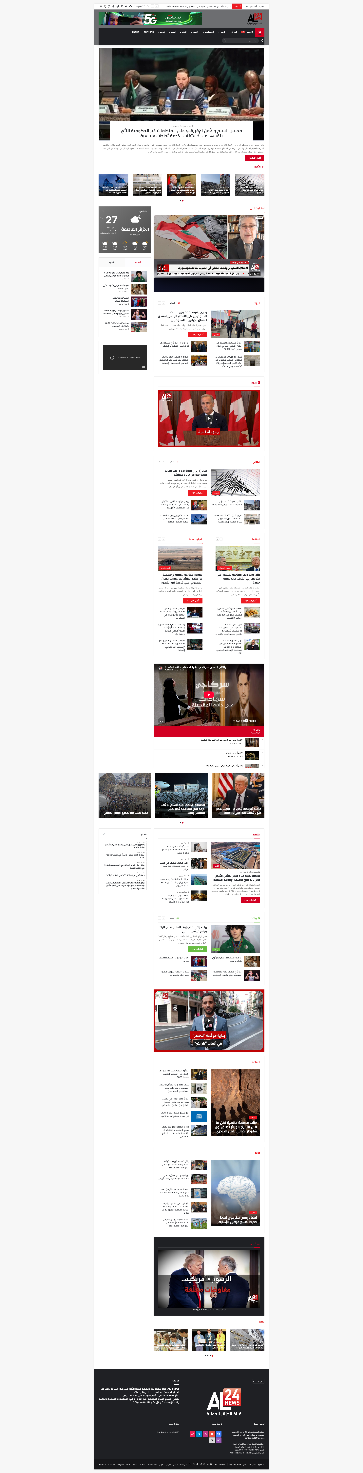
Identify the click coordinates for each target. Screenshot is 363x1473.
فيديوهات (161, 32)
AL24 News (220, 1464)
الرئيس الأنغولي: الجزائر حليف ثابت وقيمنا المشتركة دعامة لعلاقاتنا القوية (202, 6)
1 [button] (182, 200)
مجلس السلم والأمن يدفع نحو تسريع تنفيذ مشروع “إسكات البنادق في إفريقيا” (172, 645)
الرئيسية (183, 1464)
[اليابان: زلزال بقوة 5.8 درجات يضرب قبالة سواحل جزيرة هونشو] (249, 185)
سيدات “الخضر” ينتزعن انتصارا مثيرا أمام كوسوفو (117, 324)
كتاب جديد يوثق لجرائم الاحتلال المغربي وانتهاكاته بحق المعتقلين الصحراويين (174, 1088)
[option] (249, 185)
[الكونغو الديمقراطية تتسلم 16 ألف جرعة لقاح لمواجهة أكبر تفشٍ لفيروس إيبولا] (181, 795)
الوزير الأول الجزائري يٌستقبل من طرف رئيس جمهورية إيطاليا (174, 344)
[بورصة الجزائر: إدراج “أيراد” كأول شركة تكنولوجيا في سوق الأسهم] (247, 1340)
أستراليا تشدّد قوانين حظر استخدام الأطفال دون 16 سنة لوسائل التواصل (170, 1346)
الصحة (173, 32)
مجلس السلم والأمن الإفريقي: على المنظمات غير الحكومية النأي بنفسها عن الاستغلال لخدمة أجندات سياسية (181, 133)
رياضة (172, 918)
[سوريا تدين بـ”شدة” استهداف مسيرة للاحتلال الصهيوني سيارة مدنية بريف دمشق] (147, 185)
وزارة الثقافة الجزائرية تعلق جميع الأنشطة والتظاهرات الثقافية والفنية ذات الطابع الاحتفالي (175, 1131)
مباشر (247, 32)
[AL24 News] (254, 19)
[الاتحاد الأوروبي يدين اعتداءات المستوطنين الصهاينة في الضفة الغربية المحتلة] (113, 185)
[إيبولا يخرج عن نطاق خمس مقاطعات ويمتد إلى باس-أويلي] (199, 1179)
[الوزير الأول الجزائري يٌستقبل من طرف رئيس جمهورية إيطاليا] (199, 346)
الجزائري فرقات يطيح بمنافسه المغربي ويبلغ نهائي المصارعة (116, 312)
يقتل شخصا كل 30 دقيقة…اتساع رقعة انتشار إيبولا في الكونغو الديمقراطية (175, 1164)
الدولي (222, 32)
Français (149, 32)
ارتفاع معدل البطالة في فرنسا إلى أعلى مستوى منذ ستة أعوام (174, 866)
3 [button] (207, 1355)
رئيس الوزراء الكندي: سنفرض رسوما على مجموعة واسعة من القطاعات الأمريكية (183, 190)
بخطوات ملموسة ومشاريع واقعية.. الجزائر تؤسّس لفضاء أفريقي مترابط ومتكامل (171, 629)
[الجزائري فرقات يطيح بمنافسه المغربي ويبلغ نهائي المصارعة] (139, 314)
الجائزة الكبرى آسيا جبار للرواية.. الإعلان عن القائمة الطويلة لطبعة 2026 (174, 1074)
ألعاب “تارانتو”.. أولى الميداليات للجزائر (120, 299)
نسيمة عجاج (186, 126)
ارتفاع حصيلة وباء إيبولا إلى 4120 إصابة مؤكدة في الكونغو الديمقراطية (176, 1222)
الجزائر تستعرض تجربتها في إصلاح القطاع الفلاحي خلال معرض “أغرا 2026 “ (229, 346)
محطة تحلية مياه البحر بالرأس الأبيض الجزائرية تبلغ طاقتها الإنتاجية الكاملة (236, 877)
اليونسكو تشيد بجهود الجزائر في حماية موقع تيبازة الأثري (175, 1114)
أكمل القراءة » (255, 158)
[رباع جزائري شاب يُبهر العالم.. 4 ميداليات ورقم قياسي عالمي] (139, 276)
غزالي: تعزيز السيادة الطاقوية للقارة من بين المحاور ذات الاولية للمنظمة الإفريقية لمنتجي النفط (229, 646)
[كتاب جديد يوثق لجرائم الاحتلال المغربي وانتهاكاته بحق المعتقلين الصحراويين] (199, 1088)
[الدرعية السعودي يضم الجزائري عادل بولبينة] (139, 289)
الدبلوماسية (209, 32)
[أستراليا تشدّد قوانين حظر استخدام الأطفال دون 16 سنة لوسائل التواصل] (170, 1340)
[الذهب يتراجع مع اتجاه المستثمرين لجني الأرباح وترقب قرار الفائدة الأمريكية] (199, 895)
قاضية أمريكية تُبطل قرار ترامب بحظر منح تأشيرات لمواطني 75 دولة (239, 810)
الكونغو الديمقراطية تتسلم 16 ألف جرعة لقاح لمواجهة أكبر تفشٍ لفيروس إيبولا (183, 808)
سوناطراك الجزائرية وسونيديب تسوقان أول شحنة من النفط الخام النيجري (174, 882)
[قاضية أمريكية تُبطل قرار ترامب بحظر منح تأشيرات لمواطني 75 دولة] (238, 795)
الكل (178, 303)
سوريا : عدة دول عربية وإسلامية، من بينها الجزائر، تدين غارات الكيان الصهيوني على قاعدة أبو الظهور (181, 578)
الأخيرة (138, 262)
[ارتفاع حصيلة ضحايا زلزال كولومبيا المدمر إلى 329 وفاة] (215, 185)
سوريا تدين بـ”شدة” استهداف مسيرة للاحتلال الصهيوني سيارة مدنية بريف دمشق (147, 190)
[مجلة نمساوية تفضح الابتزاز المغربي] (125, 795)
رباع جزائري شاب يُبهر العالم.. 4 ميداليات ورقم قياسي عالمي (116, 274)
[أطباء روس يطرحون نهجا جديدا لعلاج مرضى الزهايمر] (235, 1193)
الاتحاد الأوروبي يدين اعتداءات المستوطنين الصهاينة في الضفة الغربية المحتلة (114, 190)
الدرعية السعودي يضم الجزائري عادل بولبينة (116, 287)
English (136, 32)
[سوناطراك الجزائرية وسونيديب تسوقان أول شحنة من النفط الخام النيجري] (199, 879)
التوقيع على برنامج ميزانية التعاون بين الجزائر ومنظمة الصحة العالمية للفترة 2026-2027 (175, 1208)
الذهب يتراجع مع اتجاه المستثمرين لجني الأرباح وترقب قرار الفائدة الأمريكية (174, 898)
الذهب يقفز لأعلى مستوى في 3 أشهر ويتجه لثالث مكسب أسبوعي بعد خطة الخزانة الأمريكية (229, 613)
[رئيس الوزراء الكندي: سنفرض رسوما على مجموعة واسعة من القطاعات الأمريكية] (181, 185)
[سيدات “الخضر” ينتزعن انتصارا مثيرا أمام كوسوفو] (139, 327)
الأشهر (112, 262)
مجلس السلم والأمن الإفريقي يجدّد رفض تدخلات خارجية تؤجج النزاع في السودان (172, 613)
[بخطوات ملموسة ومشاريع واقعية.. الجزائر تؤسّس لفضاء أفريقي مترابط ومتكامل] (194, 628)
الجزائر (234, 32)
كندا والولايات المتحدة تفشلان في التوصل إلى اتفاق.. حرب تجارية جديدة (238, 578)
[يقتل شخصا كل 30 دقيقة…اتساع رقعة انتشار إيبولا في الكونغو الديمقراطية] (199, 1165)
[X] (105, 6)
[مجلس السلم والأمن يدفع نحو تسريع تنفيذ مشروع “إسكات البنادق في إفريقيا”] (194, 644)
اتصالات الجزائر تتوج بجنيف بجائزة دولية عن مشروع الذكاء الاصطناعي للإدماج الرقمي (210, 1345)
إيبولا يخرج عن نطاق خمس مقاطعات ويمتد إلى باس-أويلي (173, 1177)
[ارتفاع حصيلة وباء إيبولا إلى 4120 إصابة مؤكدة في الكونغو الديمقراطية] (199, 1223)
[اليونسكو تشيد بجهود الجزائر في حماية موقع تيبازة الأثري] (199, 1116)
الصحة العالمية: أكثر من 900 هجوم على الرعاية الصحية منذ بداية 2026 (174, 1192)
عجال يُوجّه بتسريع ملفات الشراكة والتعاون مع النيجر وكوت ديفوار (175, 849)
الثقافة (184, 32)
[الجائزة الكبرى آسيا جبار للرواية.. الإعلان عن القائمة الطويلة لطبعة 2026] (199, 1074)
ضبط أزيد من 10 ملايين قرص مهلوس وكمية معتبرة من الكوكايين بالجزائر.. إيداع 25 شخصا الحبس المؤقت (228, 361)
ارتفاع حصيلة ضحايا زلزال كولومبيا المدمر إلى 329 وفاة (216, 191)
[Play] (209, 418)
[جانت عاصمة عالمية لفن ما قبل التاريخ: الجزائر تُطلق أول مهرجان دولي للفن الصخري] (235, 1102)
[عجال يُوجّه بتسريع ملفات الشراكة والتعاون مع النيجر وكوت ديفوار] (199, 847)
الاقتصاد (196, 32)
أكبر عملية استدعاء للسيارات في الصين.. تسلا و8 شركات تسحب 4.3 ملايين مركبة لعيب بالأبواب (229, 629)
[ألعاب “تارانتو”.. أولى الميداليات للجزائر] (139, 301)
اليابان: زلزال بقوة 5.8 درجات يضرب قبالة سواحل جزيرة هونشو (251, 190)
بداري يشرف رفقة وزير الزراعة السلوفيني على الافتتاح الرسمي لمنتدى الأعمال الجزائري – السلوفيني (182, 316)
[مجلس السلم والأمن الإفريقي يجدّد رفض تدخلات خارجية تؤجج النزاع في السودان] (194, 612)
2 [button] (180, 200)
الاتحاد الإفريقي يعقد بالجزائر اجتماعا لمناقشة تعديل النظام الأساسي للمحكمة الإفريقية (174, 360)
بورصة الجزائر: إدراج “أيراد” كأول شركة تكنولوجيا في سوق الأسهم (247, 1346)
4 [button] (205, 1355)
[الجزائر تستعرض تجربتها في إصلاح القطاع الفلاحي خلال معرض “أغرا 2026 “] (252, 346)
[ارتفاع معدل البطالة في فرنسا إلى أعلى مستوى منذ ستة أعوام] (199, 863)
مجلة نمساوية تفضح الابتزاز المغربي (126, 812)
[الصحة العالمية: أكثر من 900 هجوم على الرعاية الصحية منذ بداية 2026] (199, 1193)
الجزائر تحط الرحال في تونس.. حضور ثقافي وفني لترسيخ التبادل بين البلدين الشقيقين (175, 1102)
